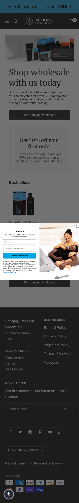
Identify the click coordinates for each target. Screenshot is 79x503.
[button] (9, 494)
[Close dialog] (76, 225)
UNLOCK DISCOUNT (20, 256)
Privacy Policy (23, 270)
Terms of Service (9, 272)
